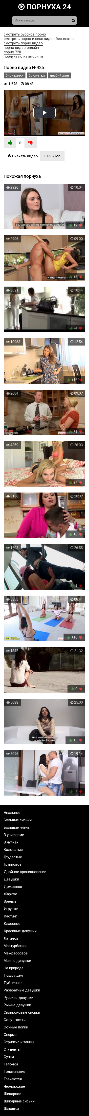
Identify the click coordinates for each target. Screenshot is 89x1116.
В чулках (11, 842)
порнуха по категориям (23, 56)
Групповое (13, 864)
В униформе (14, 835)
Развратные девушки (22, 990)
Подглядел (13, 975)
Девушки (11, 879)
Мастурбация (15, 946)
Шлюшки (11, 1108)
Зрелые (10, 901)
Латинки (11, 938)
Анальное (12, 812)
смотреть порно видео (23, 43)
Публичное (13, 983)
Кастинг (10, 916)
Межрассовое (16, 953)
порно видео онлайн (21, 47)
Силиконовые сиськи (22, 1012)
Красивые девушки (20, 931)
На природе (13, 968)
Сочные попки (16, 1027)
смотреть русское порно (25, 34)
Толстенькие (14, 1071)
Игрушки (11, 909)
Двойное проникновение (25, 872)
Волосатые (13, 849)
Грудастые (13, 857)
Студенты (12, 1049)
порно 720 (12, 52)
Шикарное (12, 1094)
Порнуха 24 (48, 6)
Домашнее (13, 886)
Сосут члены (14, 1020)
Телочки (11, 1064)
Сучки (9, 1057)
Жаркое (10, 894)
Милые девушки (17, 960)
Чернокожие (14, 1086)
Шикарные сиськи (19, 1101)
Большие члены (17, 827)
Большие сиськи (18, 820)
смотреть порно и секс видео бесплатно (39, 39)
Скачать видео (36, 156)
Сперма (10, 1034)
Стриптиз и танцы (19, 1042)
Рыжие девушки (17, 1005)
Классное (12, 923)
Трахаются (13, 1079)
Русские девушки (18, 997)
